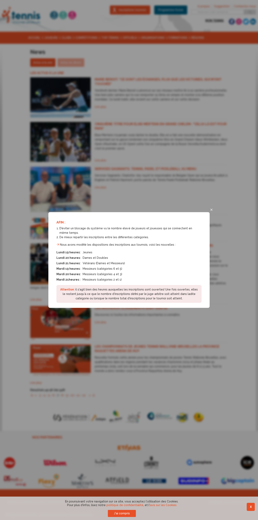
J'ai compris (122, 513)
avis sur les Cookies (163, 505)
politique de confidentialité (124, 505)
